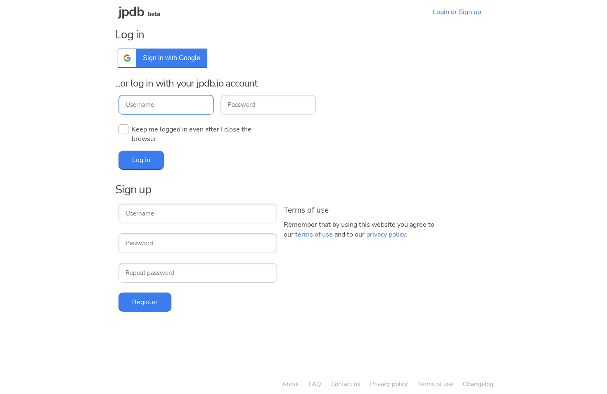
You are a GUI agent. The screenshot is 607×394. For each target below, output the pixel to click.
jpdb (131, 12)
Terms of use (435, 384)
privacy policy (385, 234)
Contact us (345, 384)
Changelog (478, 384)
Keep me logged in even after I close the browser (191, 134)
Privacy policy (389, 384)
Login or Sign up (457, 11)
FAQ (315, 384)
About (290, 384)
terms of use (314, 234)
